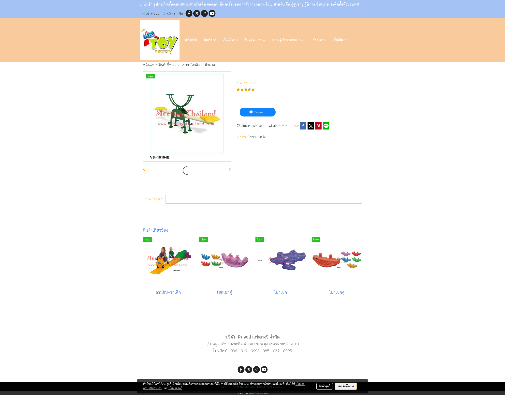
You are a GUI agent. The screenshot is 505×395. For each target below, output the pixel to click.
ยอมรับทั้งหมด (346, 386)
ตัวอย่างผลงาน (255, 39)
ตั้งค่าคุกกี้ (324, 386)
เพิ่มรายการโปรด (251, 126)
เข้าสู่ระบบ (152, 13)
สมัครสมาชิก (174, 13)
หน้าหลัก (191, 39)
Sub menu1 (252, 324)
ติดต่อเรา (319, 39)
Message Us (259, 112)
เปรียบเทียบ (280, 126)
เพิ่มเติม (338, 39)
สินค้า (208, 40)
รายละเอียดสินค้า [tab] (154, 199)
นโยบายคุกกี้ (175, 388)
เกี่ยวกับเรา (230, 39)
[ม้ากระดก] (187, 117)
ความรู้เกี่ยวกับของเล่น (288, 40)
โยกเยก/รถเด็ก (258, 137)
